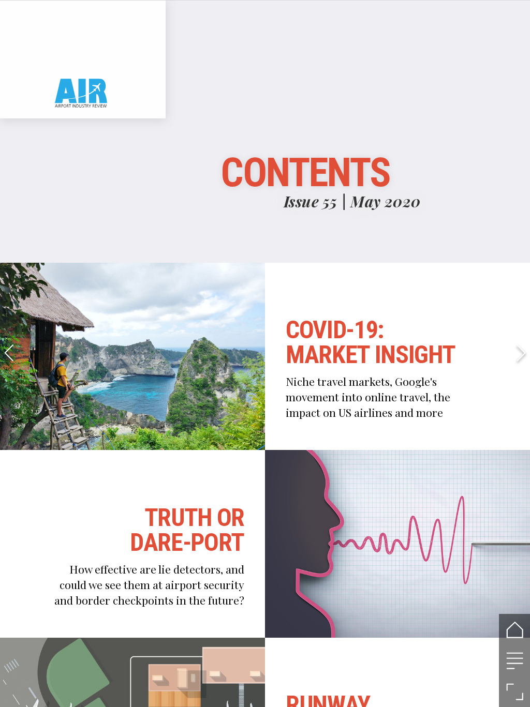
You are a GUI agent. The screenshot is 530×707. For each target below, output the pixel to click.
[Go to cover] (514, 629)
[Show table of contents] (514, 660)
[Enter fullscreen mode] (514, 691)
